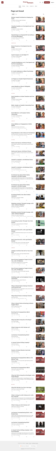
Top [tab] (16, 14)
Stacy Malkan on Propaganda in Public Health (21, 124)
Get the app (33, 445)
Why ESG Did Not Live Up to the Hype (21, 387)
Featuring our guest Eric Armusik (17, 406)
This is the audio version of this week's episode (20, 242)
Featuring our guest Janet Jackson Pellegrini (19, 223)
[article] (28, 20)
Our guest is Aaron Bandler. (16, 87)
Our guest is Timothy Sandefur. (17, 29)
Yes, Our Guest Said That (16, 161)
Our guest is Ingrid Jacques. (16, 56)
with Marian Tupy (14, 313)
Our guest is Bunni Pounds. (16, 48)
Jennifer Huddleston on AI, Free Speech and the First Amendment (22, 63)
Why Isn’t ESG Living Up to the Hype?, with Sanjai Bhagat (23, 375)
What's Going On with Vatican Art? (20, 327)
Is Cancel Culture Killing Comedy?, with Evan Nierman (22, 430)
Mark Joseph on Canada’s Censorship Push (22, 105)
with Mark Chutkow (15, 351)
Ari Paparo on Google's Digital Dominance (22, 78)
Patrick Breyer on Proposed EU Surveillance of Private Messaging (22, 35)
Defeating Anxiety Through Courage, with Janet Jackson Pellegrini (22, 204)
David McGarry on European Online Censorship (20, 113)
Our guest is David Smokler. (16, 99)
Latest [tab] (13, 14)
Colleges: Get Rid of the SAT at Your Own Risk (22, 251)
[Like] (12, 23)
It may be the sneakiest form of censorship (19, 262)
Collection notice (35, 443)
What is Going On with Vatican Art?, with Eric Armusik (22, 395)
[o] (40, 19)
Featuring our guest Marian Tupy (17, 369)
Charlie (21, 216)
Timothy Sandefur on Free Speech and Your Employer (22, 26)
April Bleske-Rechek (24, 243)
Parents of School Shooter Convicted (20, 350)
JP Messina (23, 263)
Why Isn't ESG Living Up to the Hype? (21, 319)
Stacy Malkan (24, 128)
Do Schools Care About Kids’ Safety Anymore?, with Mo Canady (20, 175)
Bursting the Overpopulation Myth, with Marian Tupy (22, 358)
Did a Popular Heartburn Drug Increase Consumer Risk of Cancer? (22, 145)
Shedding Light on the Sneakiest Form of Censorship (22, 277)
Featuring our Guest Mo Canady (17, 197)
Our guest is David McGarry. (16, 115)
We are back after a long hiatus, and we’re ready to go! (21, 134)
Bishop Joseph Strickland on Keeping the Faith (22, 18)
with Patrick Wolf (14, 297)
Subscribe (47, 2)
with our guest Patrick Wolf (16, 306)
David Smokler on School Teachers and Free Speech (22, 97)
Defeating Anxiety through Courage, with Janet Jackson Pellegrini (22, 212)
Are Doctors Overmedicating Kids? (20, 335)
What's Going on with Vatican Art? (20, 405)
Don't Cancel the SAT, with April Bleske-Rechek (21, 240)
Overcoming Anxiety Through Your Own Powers (22, 221)
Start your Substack (25, 445)
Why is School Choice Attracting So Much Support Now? (22, 304)
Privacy (27, 443)
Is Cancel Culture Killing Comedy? (20, 342)
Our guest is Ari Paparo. (15, 80)
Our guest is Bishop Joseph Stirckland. (18, 20)
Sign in (52, 2)
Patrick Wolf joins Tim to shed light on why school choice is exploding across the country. (22, 289)
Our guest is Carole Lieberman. (17, 72)
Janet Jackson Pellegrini (28, 216)
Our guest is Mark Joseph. (16, 106)
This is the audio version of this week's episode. (20, 271)
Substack (22, 448)
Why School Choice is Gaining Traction (21, 295)
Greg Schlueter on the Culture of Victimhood (23, 132)
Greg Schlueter (24, 135)
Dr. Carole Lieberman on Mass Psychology (22, 71)
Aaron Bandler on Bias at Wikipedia (20, 86)
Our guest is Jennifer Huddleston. (17, 65)
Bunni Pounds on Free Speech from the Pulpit (21, 46)
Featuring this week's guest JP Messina (18, 279)
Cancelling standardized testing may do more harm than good (22, 233)
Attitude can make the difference (17, 215)
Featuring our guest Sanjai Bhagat (17, 388)
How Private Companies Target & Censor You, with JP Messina (21, 260)
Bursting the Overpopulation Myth (20, 312)
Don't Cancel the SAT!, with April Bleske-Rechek (22, 230)
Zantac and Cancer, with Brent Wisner (21, 142)
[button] (20, 6)
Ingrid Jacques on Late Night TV (20, 54)
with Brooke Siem (14, 336)
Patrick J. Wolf (23, 298)
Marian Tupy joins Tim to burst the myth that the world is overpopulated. (22, 361)
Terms (30, 443)
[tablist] (14, 14)
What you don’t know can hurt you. (18, 126)
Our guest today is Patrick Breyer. (17, 37)
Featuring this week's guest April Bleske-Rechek (20, 253)
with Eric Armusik (14, 328)
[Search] (40, 2)
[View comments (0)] (19, 23)
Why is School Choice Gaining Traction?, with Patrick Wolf (22, 286)
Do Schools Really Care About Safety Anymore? (20, 195)
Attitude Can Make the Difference (17, 206)
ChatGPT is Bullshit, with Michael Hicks (22, 159)
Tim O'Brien (18, 21)
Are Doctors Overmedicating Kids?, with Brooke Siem (21, 413)
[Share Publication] (42, 2)
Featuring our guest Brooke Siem (17, 423)
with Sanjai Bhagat (14, 321)
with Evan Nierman (15, 344)
